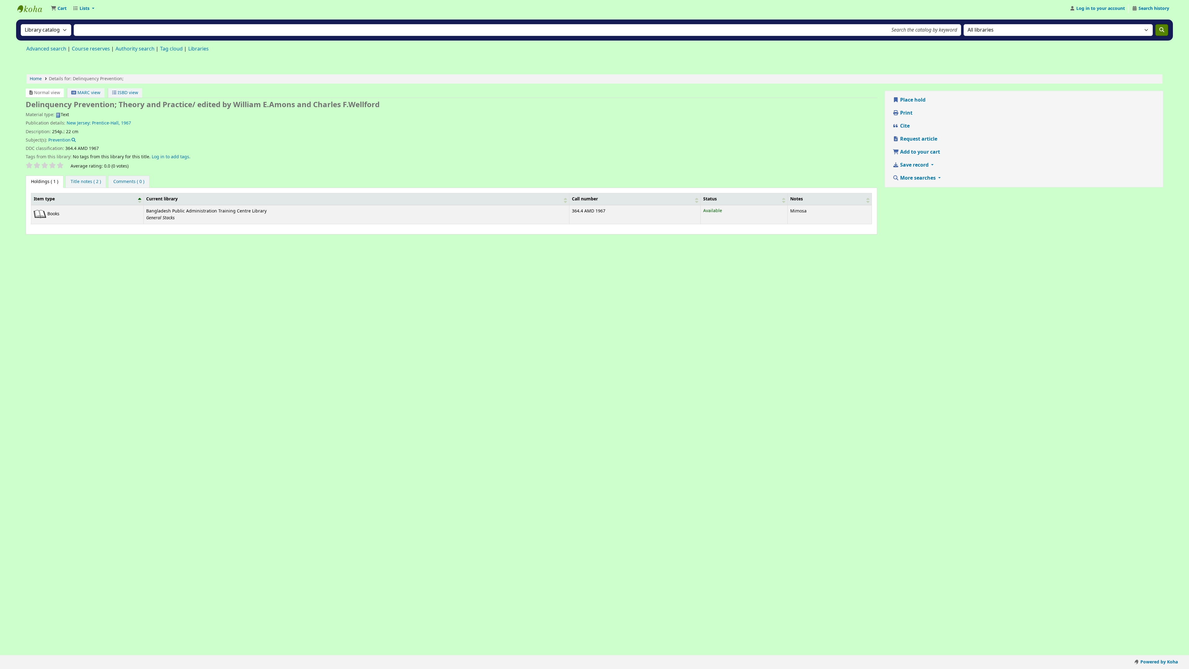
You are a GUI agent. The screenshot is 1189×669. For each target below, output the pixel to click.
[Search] (1161, 30)
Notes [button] (796, 199)
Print (905, 113)
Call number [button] (585, 199)
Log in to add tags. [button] (171, 157)
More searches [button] (918, 178)
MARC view (88, 93)
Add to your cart (919, 152)
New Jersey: (79, 123)
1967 (126, 123)
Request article (918, 139)
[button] (58, 9)
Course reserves (91, 49)
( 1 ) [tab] (44, 181)
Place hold (912, 100)
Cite (904, 126)
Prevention (59, 140)
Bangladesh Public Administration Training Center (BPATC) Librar (32, 8)
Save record (914, 165)
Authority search (135, 49)
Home (36, 79)
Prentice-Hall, (106, 123)
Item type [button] (44, 199)
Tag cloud (171, 49)
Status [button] (710, 199)
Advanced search (46, 49)
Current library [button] (162, 199)
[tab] (85, 182)
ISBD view (127, 93)
